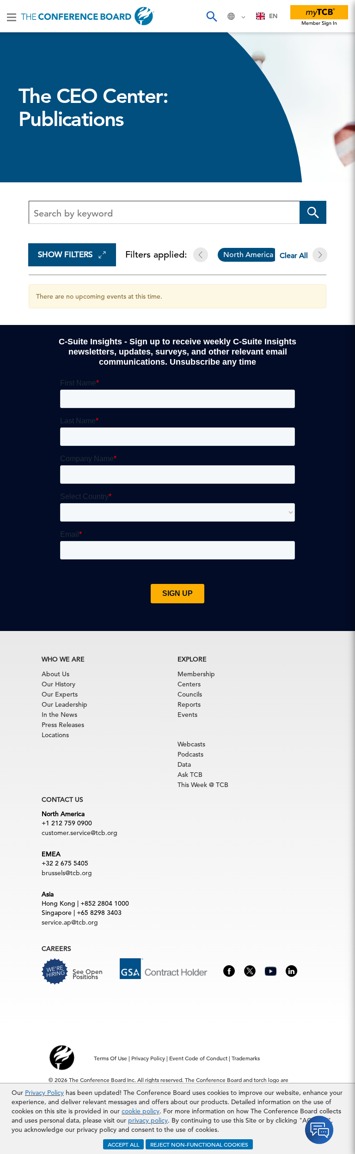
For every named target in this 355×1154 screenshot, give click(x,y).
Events (187, 714)
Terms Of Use (110, 1058)
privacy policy (148, 1120)
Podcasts (190, 754)
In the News (59, 714)
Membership (196, 674)
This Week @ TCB (203, 785)
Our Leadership (64, 704)
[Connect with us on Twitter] (250, 970)
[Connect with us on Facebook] (229, 970)
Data (184, 764)
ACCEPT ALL (123, 1144)
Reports (189, 704)
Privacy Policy (44, 1092)
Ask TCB (190, 774)
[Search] (211, 16)
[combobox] (267, 16)
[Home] (87, 16)
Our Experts (60, 694)
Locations (55, 735)
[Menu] (11, 16)
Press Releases (63, 725)
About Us (55, 674)
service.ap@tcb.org (70, 922)
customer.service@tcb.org (79, 833)
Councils (190, 694)
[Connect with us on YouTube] (270, 970)
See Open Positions (88, 974)
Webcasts (191, 744)
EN (273, 15)
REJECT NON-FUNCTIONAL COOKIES (199, 1144)
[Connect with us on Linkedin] (291, 970)
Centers (189, 684)
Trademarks (246, 1058)
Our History (58, 684)
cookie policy (140, 1111)
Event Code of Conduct (198, 1058)
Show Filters (65, 254)
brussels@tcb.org (67, 873)
